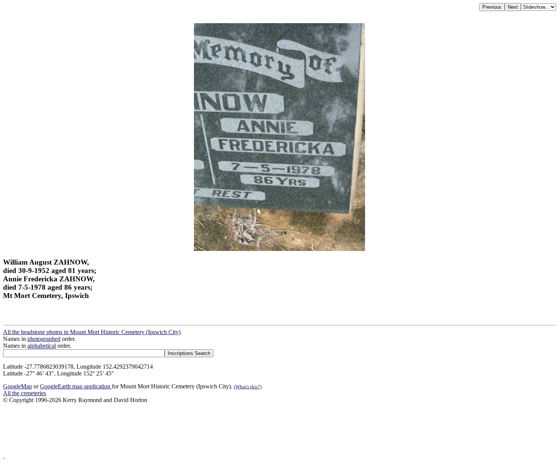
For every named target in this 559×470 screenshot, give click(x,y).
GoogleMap (17, 386)
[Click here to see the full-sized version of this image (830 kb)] (279, 249)
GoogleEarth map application (76, 386)
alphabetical (41, 345)
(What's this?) (248, 387)
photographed (43, 339)
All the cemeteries (24, 393)
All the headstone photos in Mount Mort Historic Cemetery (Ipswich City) (92, 332)
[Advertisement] (231, 430)
